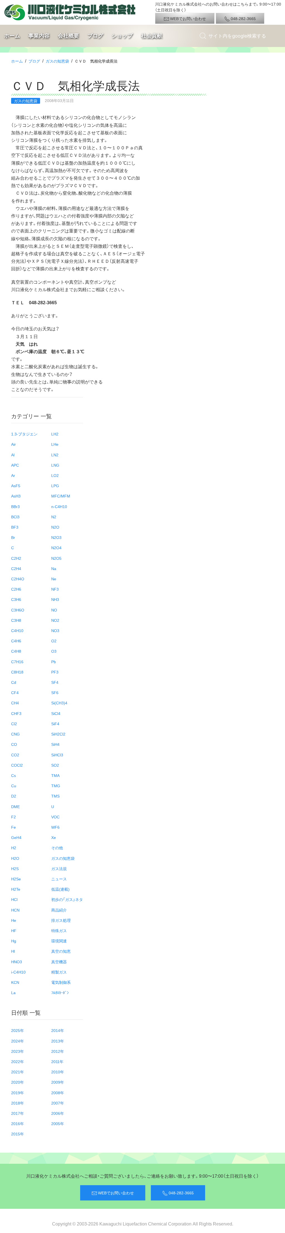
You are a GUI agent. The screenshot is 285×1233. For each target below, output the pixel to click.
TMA (55, 775)
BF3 (14, 527)
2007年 (57, 1103)
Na (53, 568)
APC (15, 465)
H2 (13, 847)
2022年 (17, 1061)
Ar (13, 475)
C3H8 (16, 620)
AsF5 (15, 485)
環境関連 (59, 941)
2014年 (57, 1030)
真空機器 (59, 961)
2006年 (57, 1113)
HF (13, 930)
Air (13, 444)
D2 (13, 796)
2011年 (57, 1061)
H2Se (16, 879)
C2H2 (16, 558)
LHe (54, 444)
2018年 (17, 1103)
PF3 (54, 672)
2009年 (57, 1082)
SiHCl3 (57, 754)
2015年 (17, 1134)
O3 (53, 651)
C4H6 (16, 640)
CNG (15, 734)
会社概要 (68, 35)
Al (12, 454)
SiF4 (55, 723)
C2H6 (16, 589)
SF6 (54, 692)
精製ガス (59, 972)
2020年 (17, 1082)
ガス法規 (59, 868)
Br (13, 537)
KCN (15, 982)
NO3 (55, 630)
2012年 (57, 1051)
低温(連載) (60, 889)
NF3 (55, 589)
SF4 (54, 682)
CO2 (15, 754)
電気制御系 (61, 982)
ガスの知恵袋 (57, 61)
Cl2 (14, 723)
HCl (14, 899)
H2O (15, 858)
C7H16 (17, 661)
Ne (53, 578)
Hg (13, 941)
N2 (53, 516)
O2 (53, 640)
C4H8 (16, 651)
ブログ (95, 35)
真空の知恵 (61, 951)
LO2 (55, 475)
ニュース (59, 879)
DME (15, 806)
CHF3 (16, 713)
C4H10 (17, 630)
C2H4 (16, 568)
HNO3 (16, 961)
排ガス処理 (61, 920)
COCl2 (17, 765)
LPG (55, 485)
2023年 (17, 1051)
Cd (13, 682)
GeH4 (16, 837)
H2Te (15, 889)
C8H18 (17, 672)
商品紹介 (59, 910)
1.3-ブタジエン (24, 434)
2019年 (17, 1092)
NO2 (55, 620)
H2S (15, 868)
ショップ (122, 35)
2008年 (57, 1092)
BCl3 (15, 516)
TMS (55, 796)
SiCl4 (55, 713)
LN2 (54, 454)
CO (14, 744)
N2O (55, 527)
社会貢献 (151, 35)
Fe (13, 827)
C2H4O (17, 578)
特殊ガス (59, 930)
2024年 (17, 1041)
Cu (13, 785)
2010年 (57, 1071)
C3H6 (16, 599)
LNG (55, 465)
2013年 (57, 1041)
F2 (13, 816)
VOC (55, 816)
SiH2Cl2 (58, 734)
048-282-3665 (243, 18)
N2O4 (56, 547)
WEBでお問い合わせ (187, 18)
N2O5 (56, 558)
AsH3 (16, 496)
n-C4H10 (59, 506)
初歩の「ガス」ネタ (67, 899)
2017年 (17, 1113)
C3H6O (17, 610)
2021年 (17, 1071)
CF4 (15, 692)
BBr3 (15, 506)
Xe (53, 837)
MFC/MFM (60, 496)
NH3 (55, 599)
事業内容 (39, 35)
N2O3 (56, 537)
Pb (53, 661)
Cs (13, 775)
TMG (55, 785)
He (13, 920)
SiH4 (55, 744)
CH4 (15, 702)
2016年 (17, 1123)
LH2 (54, 434)
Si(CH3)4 (59, 702)
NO (54, 610)
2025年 (17, 1030)
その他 (57, 847)
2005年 (57, 1123)
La (13, 992)
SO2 (55, 765)
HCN (15, 910)
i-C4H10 (18, 972)
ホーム (12, 35)
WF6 (55, 827)
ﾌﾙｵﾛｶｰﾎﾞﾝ (60, 992)
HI (13, 951)
